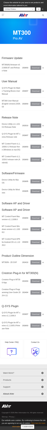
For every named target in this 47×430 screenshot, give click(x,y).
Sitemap (5, 417)
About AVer (8, 394)
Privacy (11, 417)
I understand (27, 427)
